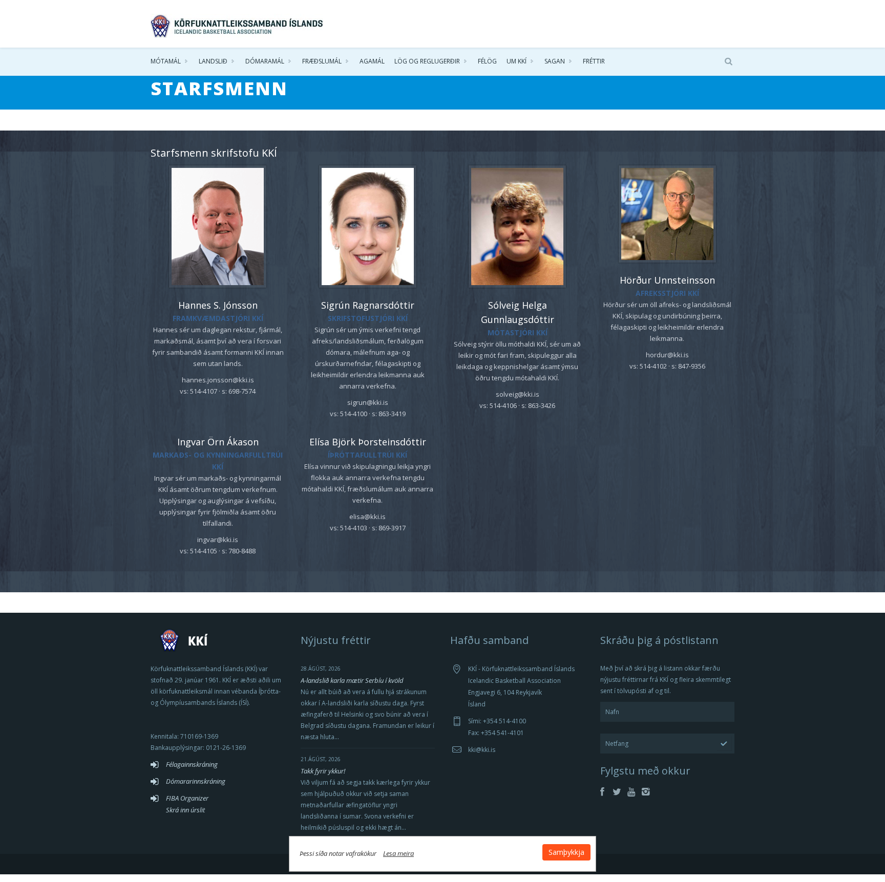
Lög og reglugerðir (427, 61)
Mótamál (166, 61)
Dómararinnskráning (195, 781)
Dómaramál (264, 61)
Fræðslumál (322, 61)
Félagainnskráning (192, 764)
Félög (487, 61)
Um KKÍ (516, 61)
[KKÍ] (238, 23)
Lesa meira (398, 853)
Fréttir (594, 61)
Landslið (213, 61)
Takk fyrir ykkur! (323, 771)
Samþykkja (566, 852)
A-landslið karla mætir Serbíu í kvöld (352, 680)
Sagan (554, 61)
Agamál (372, 61)
